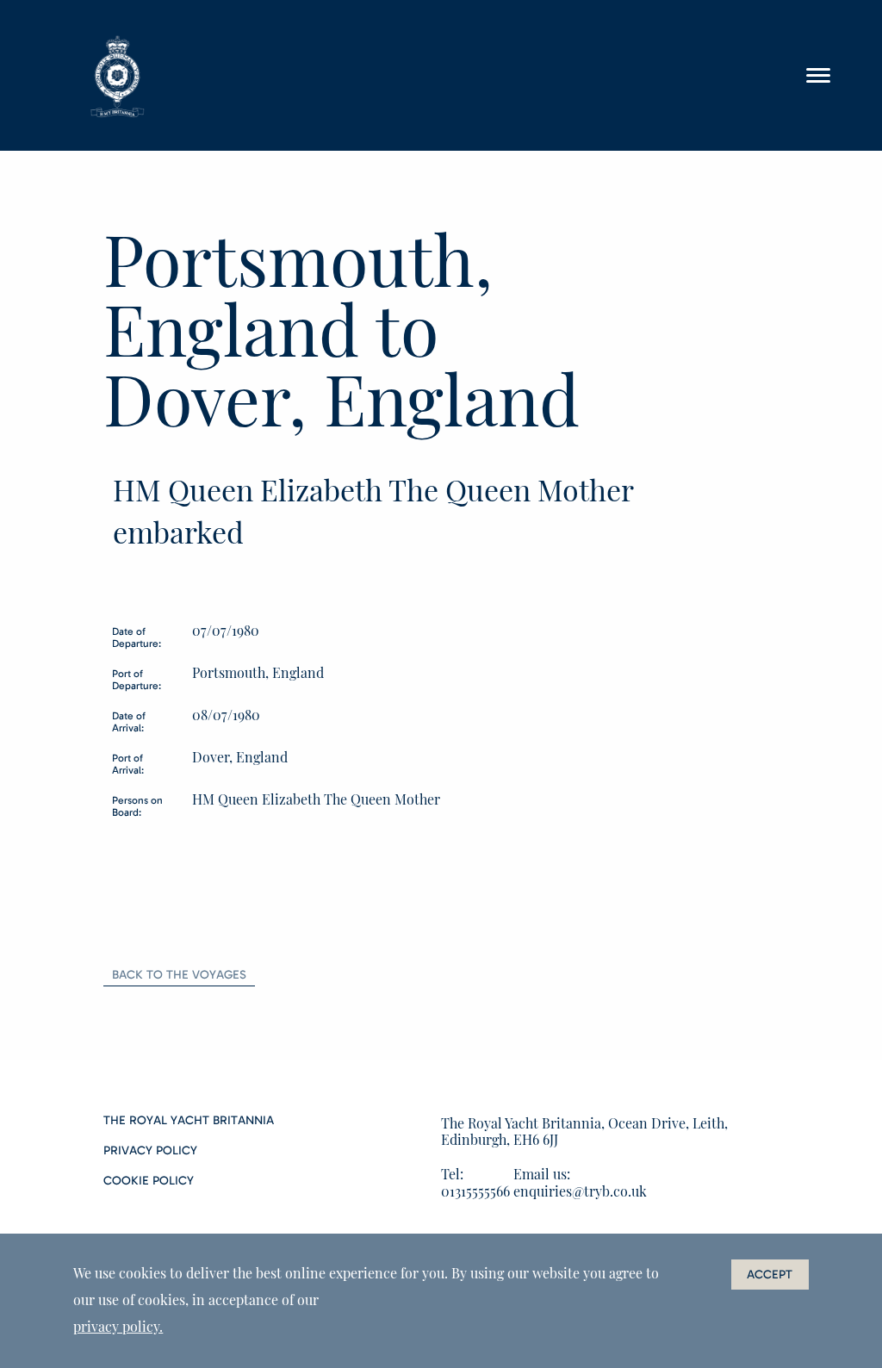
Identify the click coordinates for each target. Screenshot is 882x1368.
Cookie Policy (148, 1181)
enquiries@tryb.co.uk (580, 1191)
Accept (769, 1274)
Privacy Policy (150, 1151)
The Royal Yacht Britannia (188, 1121)
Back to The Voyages (179, 974)
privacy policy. (118, 1326)
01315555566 (475, 1191)
